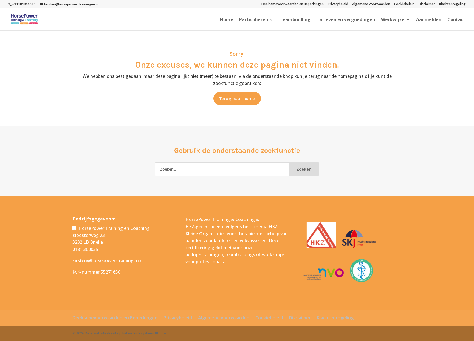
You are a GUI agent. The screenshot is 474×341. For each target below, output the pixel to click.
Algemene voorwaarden (371, 4)
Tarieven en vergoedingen (346, 20)
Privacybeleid (338, 4)
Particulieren (253, 20)
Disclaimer (427, 4)
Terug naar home (237, 98)
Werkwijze (393, 20)
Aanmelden (428, 20)
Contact (456, 20)
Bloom (160, 333)
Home (226, 20)
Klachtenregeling (452, 4)
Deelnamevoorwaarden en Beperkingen (292, 4)
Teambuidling (295, 20)
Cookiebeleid (404, 4)
